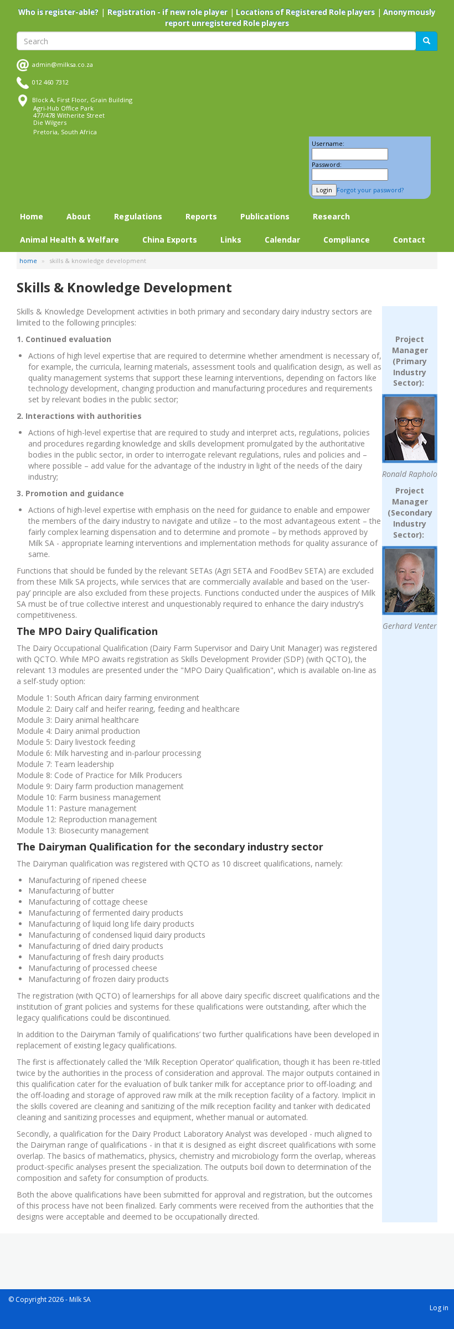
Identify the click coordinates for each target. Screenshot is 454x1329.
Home (31, 216)
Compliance (346, 239)
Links (230, 239)
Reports (201, 216)
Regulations (138, 216)
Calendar (282, 239)
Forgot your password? (370, 190)
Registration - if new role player (167, 12)
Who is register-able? (58, 12)
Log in (439, 1307)
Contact (409, 239)
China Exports (169, 239)
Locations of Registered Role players (304, 12)
